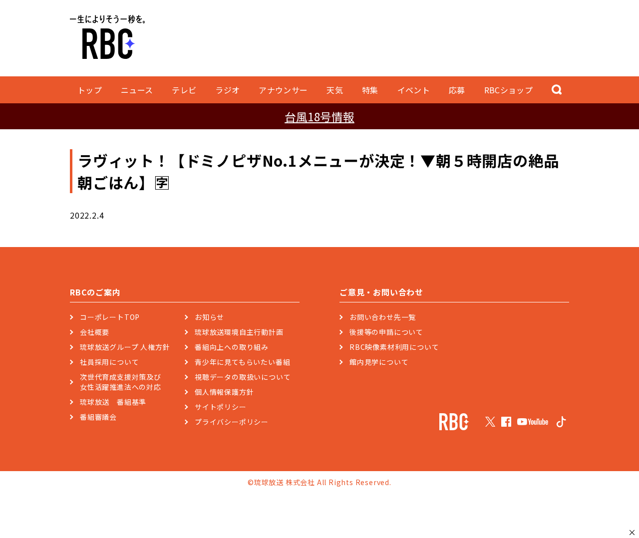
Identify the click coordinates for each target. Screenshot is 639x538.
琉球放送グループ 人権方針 (125, 347)
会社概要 (94, 332)
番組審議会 (98, 417)
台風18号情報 (319, 116)
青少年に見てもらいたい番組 (242, 362)
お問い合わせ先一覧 (382, 317)
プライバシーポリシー (232, 422)
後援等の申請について (386, 332)
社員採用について (109, 362)
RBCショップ (508, 90)
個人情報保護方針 (224, 392)
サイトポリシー (221, 407)
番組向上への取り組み (232, 347)
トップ (89, 90)
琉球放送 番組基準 (113, 402)
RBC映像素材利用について (394, 347)
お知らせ (209, 317)
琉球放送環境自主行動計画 (239, 332)
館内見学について (378, 362)
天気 (334, 90)
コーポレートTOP (110, 317)
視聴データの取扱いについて (243, 377)
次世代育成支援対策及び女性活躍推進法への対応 (120, 382)
